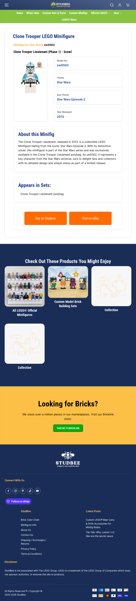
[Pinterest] (23, 491)
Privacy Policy (28, 548)
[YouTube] (37, 491)
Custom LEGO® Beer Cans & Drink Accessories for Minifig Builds (100, 523)
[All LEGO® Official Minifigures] (25, 286)
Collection (111, 310)
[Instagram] (15, 491)
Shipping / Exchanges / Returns (33, 542)
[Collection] (111, 286)
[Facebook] (8, 491)
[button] (7, 5)
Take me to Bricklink (68, 428)
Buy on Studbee (45, 218)
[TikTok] (30, 491)
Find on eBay (90, 218)
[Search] (111, 5)
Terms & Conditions (31, 553)
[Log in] (119, 5)
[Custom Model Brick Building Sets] (68, 282)
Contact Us (27, 534)
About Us (26, 529)
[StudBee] (67, 5)
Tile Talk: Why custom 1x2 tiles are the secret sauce (100, 534)
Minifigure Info (28, 524)
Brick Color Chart (30, 519)
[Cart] (127, 5)
